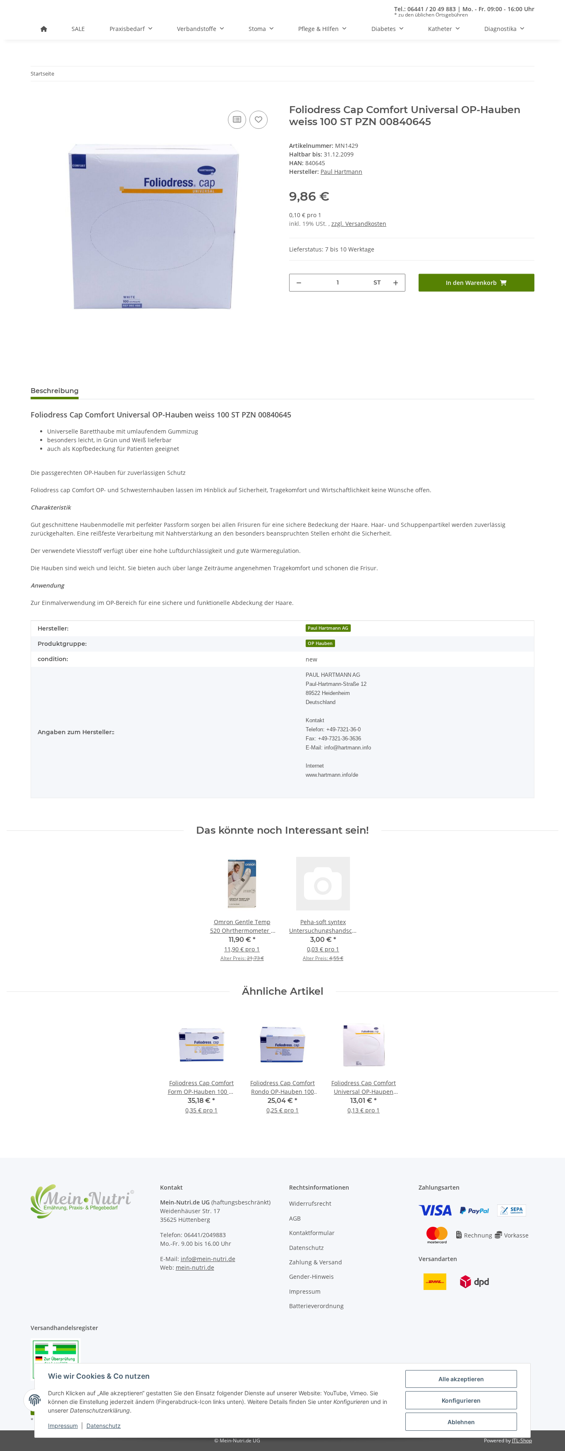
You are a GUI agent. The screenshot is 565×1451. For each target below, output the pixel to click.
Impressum (63, 1425)
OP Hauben (320, 643)
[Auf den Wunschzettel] (258, 120)
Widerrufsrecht (310, 1203)
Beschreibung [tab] (55, 391)
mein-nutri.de (195, 1267)
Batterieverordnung (316, 1306)
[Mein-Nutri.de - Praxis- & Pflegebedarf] (44, 29)
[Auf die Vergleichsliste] (237, 120)
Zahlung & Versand (315, 1262)
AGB (295, 1218)
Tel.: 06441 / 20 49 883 (425, 9)
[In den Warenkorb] (37, 99)
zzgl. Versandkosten (358, 224)
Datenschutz (103, 1425)
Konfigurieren (461, 1400)
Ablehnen (461, 1421)
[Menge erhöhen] (395, 282)
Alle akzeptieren (461, 1378)
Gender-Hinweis (311, 1276)
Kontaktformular (312, 1233)
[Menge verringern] (299, 282)
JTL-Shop (522, 1440)
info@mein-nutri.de (208, 1259)
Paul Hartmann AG (328, 628)
